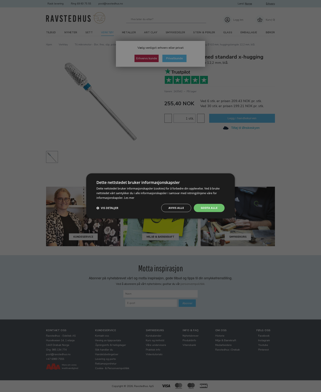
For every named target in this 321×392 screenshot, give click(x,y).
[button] (107, 208)
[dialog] (160, 196)
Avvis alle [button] (176, 208)
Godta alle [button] (209, 208)
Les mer (129, 198)
